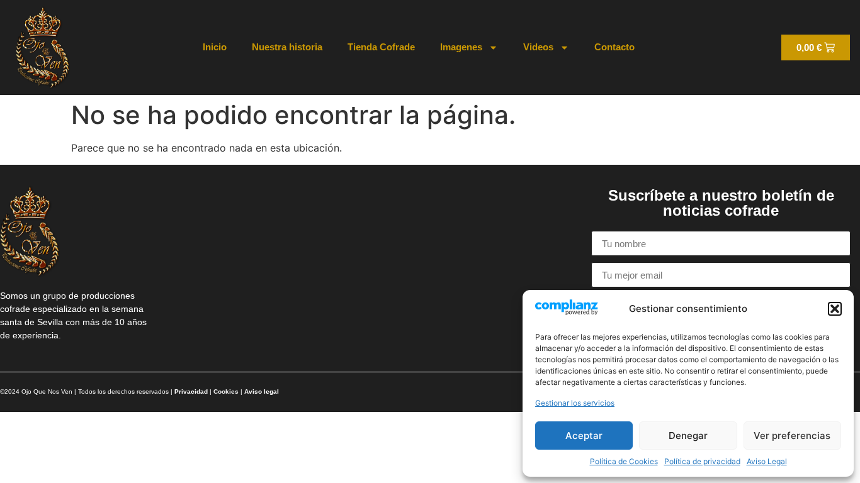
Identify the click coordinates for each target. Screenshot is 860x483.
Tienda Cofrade (381, 47)
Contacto (614, 47)
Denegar (688, 435)
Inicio (215, 47)
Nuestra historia (287, 47)
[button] (835, 309)
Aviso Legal (767, 461)
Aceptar (584, 435)
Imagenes (461, 47)
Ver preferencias (792, 435)
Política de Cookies (624, 461)
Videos (538, 47)
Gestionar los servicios (574, 403)
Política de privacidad (702, 461)
